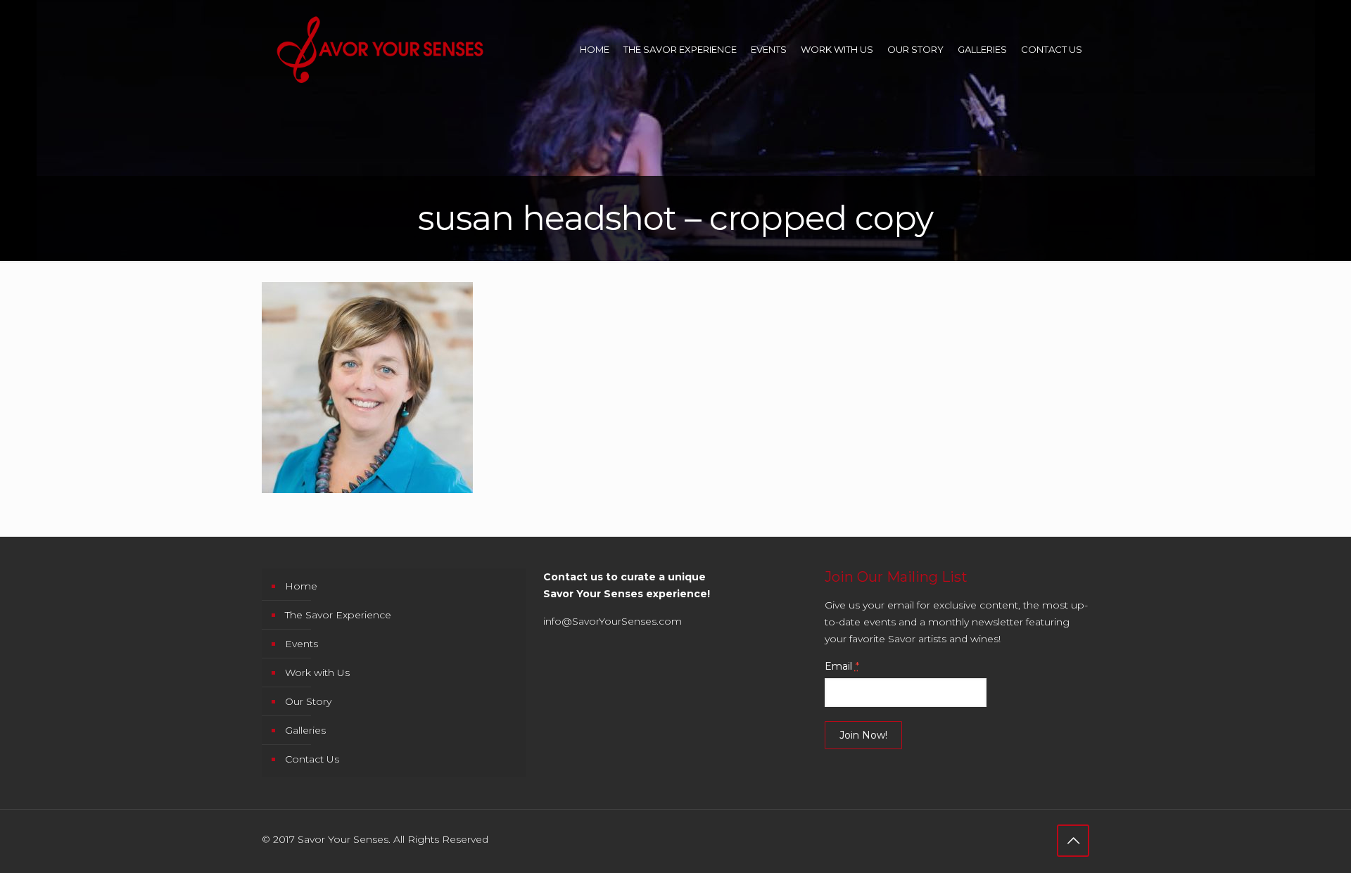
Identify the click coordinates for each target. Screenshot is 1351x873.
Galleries (305, 730)
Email (842, 666)
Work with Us (317, 672)
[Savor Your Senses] (380, 49)
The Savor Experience (338, 614)
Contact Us (312, 759)
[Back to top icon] (1073, 840)
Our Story (308, 701)
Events (301, 643)
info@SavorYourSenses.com (612, 621)
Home (301, 586)
